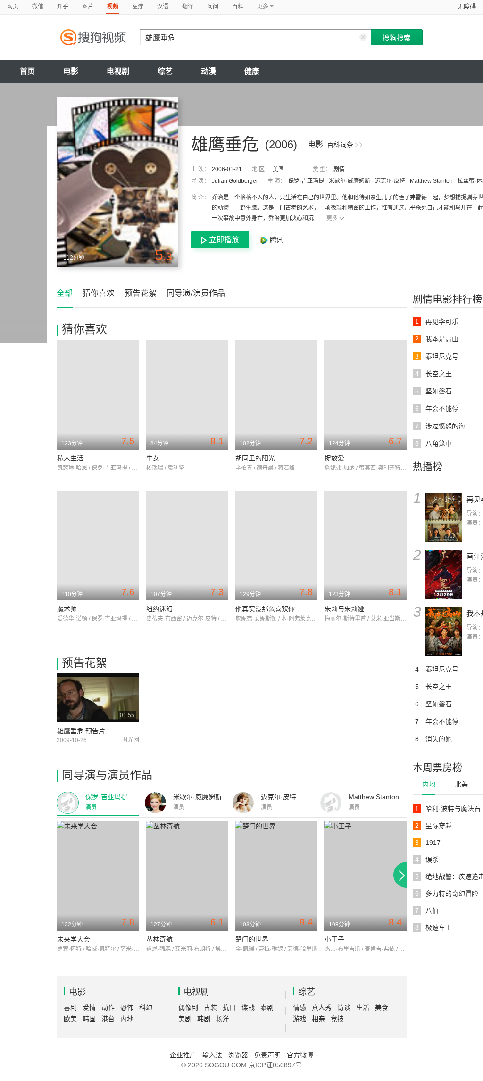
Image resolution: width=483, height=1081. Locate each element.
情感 (299, 1007)
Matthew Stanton (431, 181)
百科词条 (340, 144)
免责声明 (267, 1055)
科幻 (145, 1007)
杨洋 (222, 1019)
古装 (210, 1007)
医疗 (137, 6)
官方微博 (300, 1055)
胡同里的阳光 (255, 458)
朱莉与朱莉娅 (344, 609)
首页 (27, 71)
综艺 (165, 71)
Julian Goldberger (235, 181)
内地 (428, 784)
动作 (108, 1007)
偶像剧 (188, 1007)
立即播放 (224, 240)
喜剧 (70, 1007)
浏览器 (238, 1055)
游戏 (299, 1019)
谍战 (248, 1007)
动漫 (208, 71)
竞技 (337, 1019)
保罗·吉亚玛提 (306, 181)
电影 (70, 71)
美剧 (185, 1019)
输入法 (212, 1055)
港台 (108, 1019)
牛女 (152, 458)
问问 (212, 6)
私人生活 (70, 458)
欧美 (70, 1019)
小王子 (334, 939)
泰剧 (267, 1007)
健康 (251, 71)
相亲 (318, 1019)
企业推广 (183, 1055)
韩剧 (203, 1019)
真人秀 (322, 1007)
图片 (87, 6)
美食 (381, 1007)
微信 (37, 6)
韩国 (89, 1019)
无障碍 (467, 6)
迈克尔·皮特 (390, 181)
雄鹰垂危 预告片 (81, 731)
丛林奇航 (159, 939)
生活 (362, 1007)
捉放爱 (334, 458)
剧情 (339, 169)
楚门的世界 (251, 939)
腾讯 (275, 240)
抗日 (229, 1007)
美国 (278, 169)
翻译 (187, 6)
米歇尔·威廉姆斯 (349, 181)
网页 (12, 6)
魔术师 (67, 609)
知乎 (62, 6)
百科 (237, 6)
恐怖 (126, 1007)
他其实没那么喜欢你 (265, 609)
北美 (461, 784)
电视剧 (118, 71)
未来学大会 (73, 939)
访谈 (343, 1007)
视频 (112, 6)
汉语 (162, 6)
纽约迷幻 (159, 609)
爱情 (89, 1007)
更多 (332, 218)
